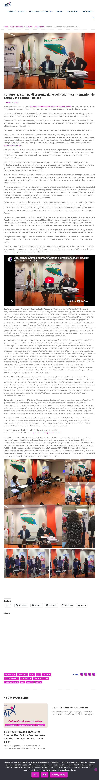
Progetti (40, 725)
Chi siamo (29, 27)
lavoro (29, 682)
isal (22, 682)
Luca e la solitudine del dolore (69, 707)
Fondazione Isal (11, 682)
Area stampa (39, 27)
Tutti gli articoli (16, 27)
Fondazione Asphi (41, 678)
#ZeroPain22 (10, 674)
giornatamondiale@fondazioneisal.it (47, 433)
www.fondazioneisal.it (12, 145)
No (44, 774)
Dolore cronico (11, 678)
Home (6, 27)
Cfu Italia (46, 674)
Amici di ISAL (22, 674)
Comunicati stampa (26, 725)
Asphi (32, 674)
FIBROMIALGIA (26, 678)
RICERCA (38, 682)
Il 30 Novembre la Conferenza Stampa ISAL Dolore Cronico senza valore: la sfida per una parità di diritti (24, 736)
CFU (38, 674)
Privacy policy (58, 774)
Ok (35, 774)
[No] (95, 769)
